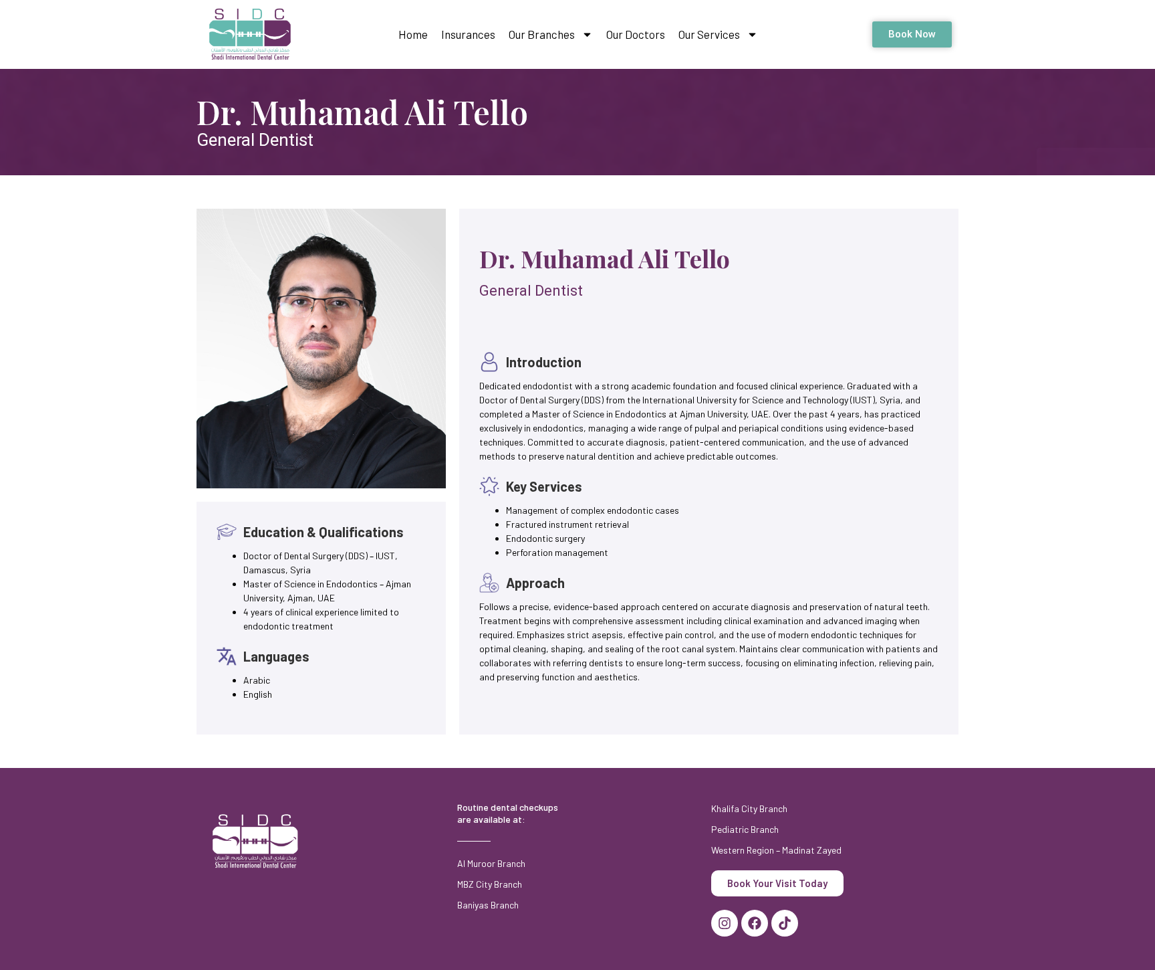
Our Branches (542, 34)
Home (413, 34)
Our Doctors (635, 34)
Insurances (468, 34)
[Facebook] (754, 923)
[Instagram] (724, 923)
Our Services (709, 34)
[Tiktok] (784, 923)
